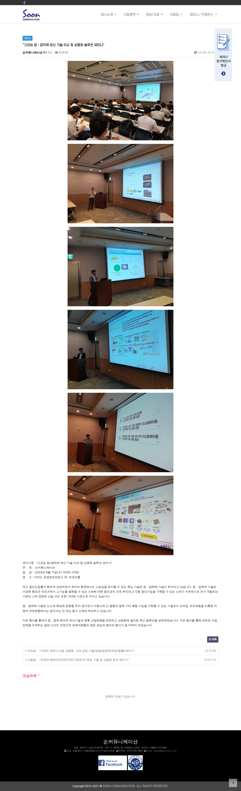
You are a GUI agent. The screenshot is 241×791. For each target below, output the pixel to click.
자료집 (175, 15)
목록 (214, 639)
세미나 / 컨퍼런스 (201, 15)
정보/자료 (153, 15)
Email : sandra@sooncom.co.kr (162, 751)
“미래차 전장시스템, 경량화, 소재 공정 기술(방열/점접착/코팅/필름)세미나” (86, 650)
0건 (49, 52)
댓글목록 (30, 676)
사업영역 (129, 15)
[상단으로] (233, 783)
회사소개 (107, 15)
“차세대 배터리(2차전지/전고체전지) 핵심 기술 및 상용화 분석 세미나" (84, 659)
